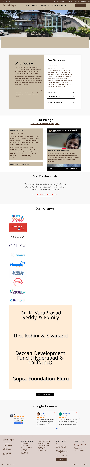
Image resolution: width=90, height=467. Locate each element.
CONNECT (42, 5)
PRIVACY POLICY (79, 450)
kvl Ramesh (65, 413)
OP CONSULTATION (26, 447)
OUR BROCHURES (43, 443)
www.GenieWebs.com (84, 464)
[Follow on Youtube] (7, 1)
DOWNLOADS (62, 5)
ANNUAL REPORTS (44, 445)
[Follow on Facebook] (1, 1)
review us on (18, 422)
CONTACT (45, 7)
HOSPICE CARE (25, 443)
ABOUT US (26, 5)
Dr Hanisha (43, 413)
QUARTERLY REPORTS (42, 448)
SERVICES (34, 5)
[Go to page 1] (56, 428)
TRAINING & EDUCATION (24, 452)
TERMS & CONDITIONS (78, 448)
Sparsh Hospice (18, 414)
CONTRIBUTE (54, 5)
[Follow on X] (4, 1)
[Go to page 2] (57, 428)
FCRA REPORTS (43, 450)
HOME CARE (24, 445)
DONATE (81, 5)
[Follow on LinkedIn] (9, 1)
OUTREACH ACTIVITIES (24, 450)
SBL (49, 5)
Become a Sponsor (45, 394)
